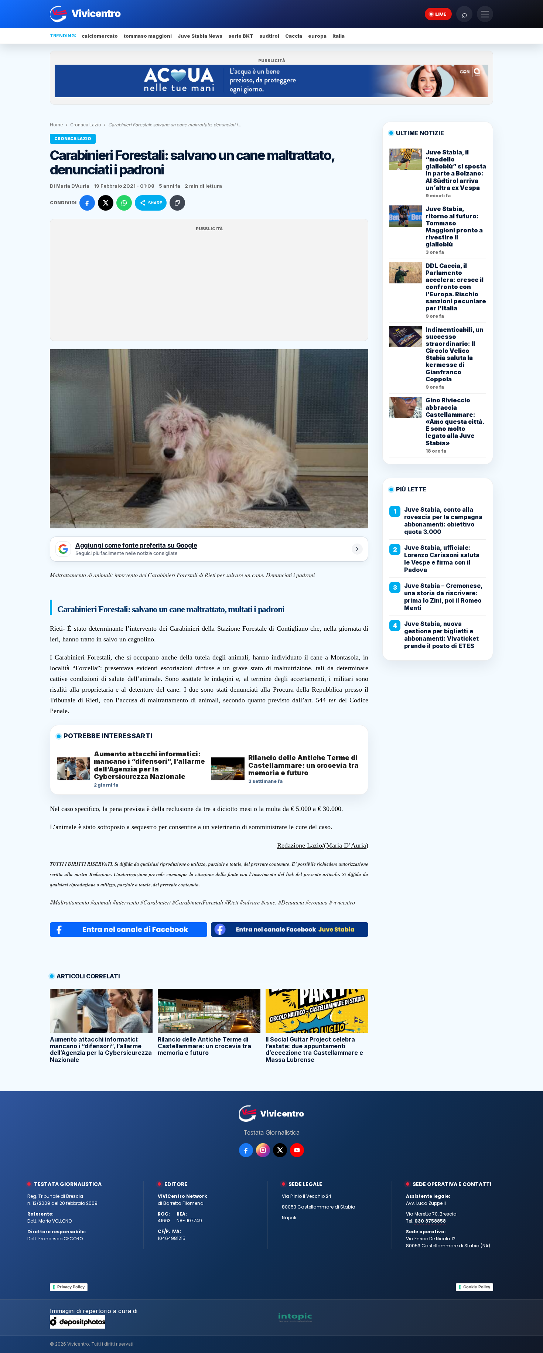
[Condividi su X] (105, 203)
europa (317, 36)
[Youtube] (297, 1150)
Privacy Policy (71, 1286)
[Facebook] (246, 1150)
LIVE (441, 14)
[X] (280, 1150)
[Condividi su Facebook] (87, 203)
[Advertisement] (209, 284)
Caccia (293, 36)
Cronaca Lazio (85, 124)
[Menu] (485, 14)
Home (56, 124)
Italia (338, 36)
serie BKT (240, 36)
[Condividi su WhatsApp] (124, 203)
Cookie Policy (476, 1286)
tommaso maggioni (148, 36)
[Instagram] (263, 1150)
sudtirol (269, 36)
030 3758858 (430, 1221)
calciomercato (100, 36)
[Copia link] (177, 203)
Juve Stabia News (200, 36)
